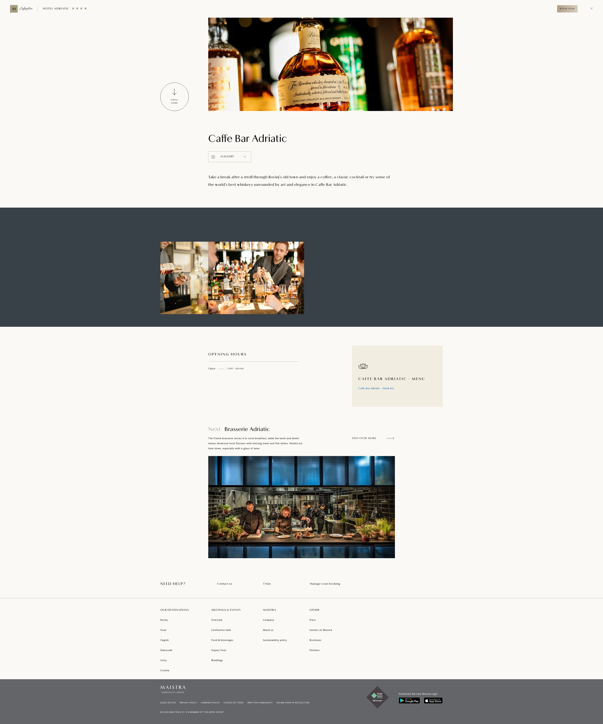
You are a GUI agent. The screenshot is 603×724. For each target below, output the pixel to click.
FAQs (267, 584)
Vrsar (163, 629)
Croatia (164, 670)
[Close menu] (591, 8)
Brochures (315, 640)
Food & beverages (222, 640)
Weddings (217, 660)
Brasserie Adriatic (239, 429)
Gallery (227, 156)
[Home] (21, 9)
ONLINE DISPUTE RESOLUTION (292, 702)
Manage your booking (325, 584)
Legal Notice (168, 702)
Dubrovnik (166, 650)
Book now (567, 9)
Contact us (224, 584)
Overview (216, 619)
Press (312, 619)
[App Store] (433, 700)
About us (268, 629)
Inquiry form (218, 650)
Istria (163, 660)
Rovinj (164, 619)
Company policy (210, 702)
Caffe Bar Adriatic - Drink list (376, 388)
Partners (314, 650)
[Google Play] (409, 700)
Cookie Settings (234, 702)
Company (268, 619)
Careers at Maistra (320, 629)
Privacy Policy (188, 702)
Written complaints (260, 702)
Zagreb (164, 640)
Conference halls (221, 629)
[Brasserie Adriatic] (301, 507)
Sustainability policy (275, 640)
